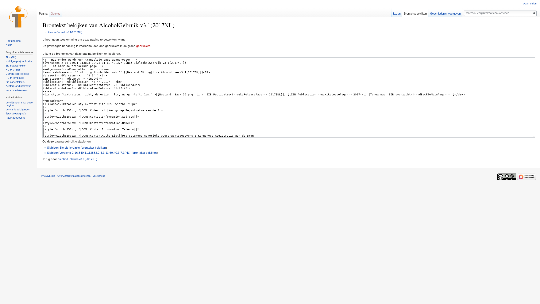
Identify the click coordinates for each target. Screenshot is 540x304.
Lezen (397, 13)
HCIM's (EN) (13, 69)
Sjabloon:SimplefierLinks (63, 147)
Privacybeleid (48, 176)
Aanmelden (530, 3)
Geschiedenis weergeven (445, 13)
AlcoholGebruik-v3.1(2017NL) (65, 32)
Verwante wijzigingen (18, 109)
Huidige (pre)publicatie (19, 61)
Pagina (43, 13)
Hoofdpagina (13, 40)
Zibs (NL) (11, 57)
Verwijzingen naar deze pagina (19, 104)
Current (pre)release (17, 73)
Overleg (55, 13)
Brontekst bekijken (415, 13)
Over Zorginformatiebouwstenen (73, 176)
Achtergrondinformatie (18, 86)
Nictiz (9, 44)
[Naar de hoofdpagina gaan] (18, 17)
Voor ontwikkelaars (16, 90)
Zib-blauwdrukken (16, 65)
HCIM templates (15, 77)
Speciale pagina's (16, 113)
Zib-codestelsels (15, 82)
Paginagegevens (15, 117)
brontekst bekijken (94, 147)
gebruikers (143, 46)
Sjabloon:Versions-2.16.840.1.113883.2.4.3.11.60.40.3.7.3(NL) (89, 152)
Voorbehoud (99, 176)
